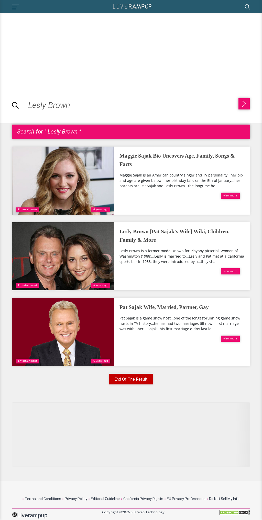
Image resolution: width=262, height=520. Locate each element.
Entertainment (27, 209)
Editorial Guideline (105, 499)
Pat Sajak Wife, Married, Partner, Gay (164, 307)
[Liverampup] (132, 6)
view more (230, 195)
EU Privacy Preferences (186, 499)
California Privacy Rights (143, 499)
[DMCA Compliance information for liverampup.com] (234, 514)
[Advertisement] (43, 49)
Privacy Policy (76, 499)
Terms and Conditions (43, 499)
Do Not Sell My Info (224, 499)
